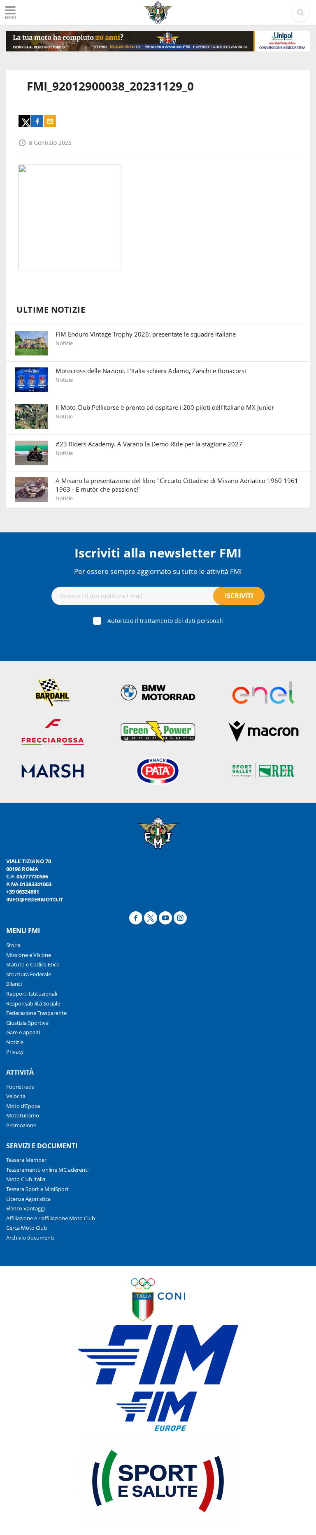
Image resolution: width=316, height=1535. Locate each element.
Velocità (16, 1096)
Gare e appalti (23, 1032)
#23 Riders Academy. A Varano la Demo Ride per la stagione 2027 (149, 444)
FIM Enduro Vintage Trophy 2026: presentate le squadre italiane (146, 334)
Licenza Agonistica (28, 1199)
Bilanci (14, 983)
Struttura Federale (28, 974)
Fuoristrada (20, 1086)
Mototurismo (22, 1115)
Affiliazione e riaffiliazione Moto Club (50, 1218)
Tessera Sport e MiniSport (37, 1189)
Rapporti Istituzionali (31, 993)
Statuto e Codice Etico (33, 964)
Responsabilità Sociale (33, 1003)
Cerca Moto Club (26, 1227)
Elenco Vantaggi (25, 1208)
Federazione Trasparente (36, 1013)
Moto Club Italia (25, 1179)
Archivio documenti (30, 1237)
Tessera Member (26, 1159)
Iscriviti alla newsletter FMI (158, 552)
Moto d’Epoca (23, 1106)
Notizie (14, 1042)
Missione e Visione (28, 955)
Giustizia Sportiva (27, 1022)
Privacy (15, 1051)
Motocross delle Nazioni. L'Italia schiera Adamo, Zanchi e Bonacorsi (151, 371)
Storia (13, 945)
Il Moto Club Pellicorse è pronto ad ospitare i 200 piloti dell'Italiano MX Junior (165, 407)
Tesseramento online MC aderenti (47, 1169)
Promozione (21, 1125)
